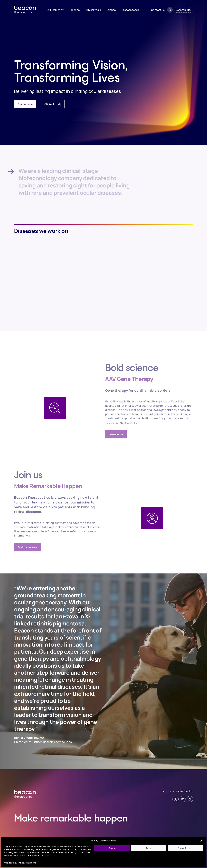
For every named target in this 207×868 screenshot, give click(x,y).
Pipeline (75, 10)
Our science (25, 104)
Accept (112, 848)
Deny (148, 848)
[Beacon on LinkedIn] (182, 799)
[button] (201, 840)
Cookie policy (10, 862)
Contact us (158, 10)
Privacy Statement (27, 862)
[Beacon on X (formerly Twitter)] (175, 799)
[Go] (170, 10)
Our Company (55, 10)
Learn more (116, 428)
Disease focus (130, 10)
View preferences (185, 848)
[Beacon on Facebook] (190, 799)
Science (111, 10)
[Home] (28, 10)
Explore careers (27, 541)
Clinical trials (93, 10)
